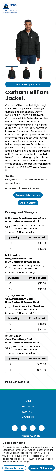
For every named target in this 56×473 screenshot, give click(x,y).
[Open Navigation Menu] (51, 8)
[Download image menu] (47, 22)
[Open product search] (45, 8)
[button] (28, 212)
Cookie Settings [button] (14, 467)
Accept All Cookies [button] (41, 467)
